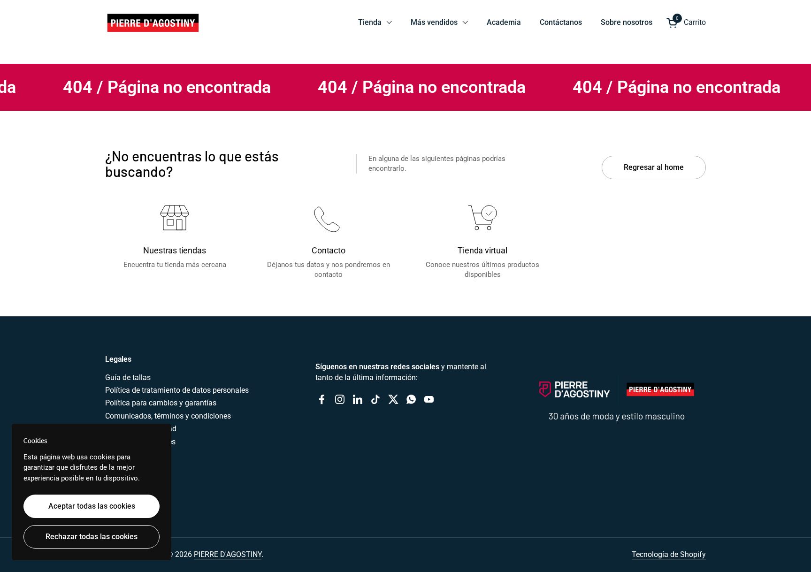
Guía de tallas (128, 377)
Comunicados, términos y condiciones (168, 416)
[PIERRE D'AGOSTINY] (152, 22)
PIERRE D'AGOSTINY (227, 554)
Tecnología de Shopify (669, 554)
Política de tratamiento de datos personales (177, 390)
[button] (686, 23)
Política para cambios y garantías (160, 402)
